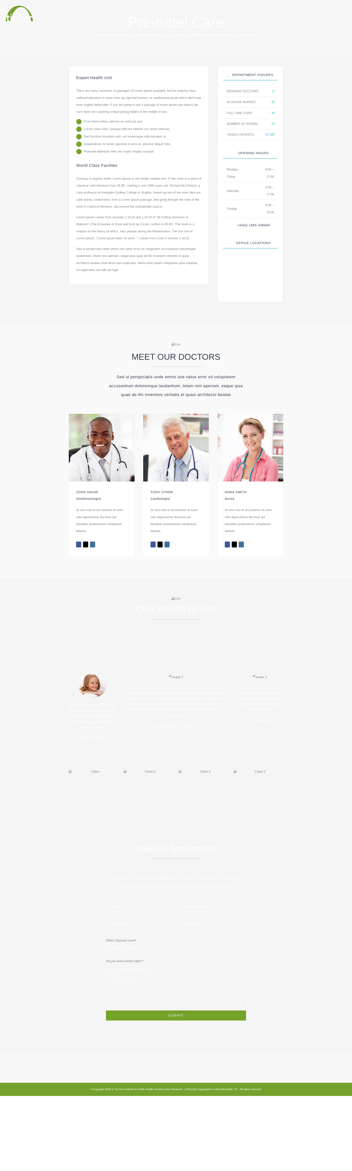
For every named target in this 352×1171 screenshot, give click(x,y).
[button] (341, 7)
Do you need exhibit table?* (125, 961)
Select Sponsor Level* (121, 940)
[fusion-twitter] (85, 544)
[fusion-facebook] (78, 544)
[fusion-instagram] (92, 544)
